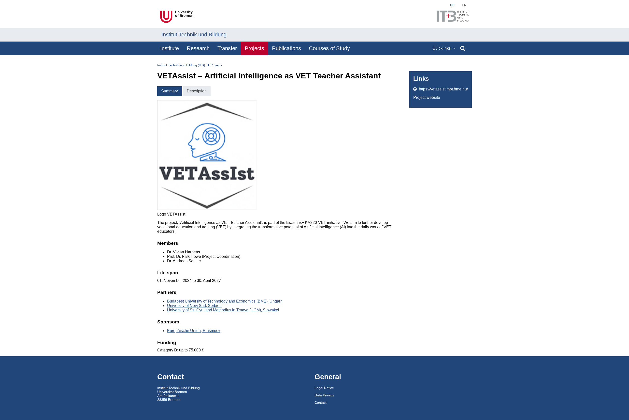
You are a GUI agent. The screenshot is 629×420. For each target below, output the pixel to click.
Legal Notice (324, 388)
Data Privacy (324, 395)
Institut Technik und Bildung (194, 34)
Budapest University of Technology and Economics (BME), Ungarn (225, 301)
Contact (320, 403)
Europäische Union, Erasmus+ (193, 331)
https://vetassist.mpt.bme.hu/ (443, 89)
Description (197, 91)
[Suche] (462, 48)
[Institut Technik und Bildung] (453, 17)
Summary (169, 91)
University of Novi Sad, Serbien (194, 306)
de (452, 5)
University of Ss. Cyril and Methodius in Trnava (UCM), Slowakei (223, 310)
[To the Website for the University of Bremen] (177, 17)
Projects (216, 65)
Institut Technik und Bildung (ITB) (181, 65)
